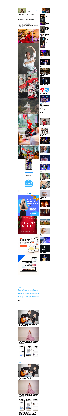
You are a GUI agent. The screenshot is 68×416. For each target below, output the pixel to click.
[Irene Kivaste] (44, 175)
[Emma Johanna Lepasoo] (22, 11)
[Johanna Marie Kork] (44, 140)
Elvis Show (42, 243)
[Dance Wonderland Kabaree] (44, 130)
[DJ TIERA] (42, 16)
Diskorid (46, 16)
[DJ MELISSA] (42, 20)
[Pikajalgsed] (42, 35)
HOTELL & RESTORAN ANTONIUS (44, 75)
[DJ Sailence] (42, 39)
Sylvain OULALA (43, 188)
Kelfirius (41, 225)
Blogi (19, 379)
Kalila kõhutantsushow (44, 234)
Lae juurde (20, 362)
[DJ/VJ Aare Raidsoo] (44, 89)
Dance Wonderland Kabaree (43, 135)
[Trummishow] (44, 203)
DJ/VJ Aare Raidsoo (43, 93)
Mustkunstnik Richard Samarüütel (44, 216)
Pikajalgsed (47, 35)
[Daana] (44, 257)
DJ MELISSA (46, 20)
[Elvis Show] (44, 239)
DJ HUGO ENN (46, 46)
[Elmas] (42, 43)
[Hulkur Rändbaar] (44, 248)
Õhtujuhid (41, 66)
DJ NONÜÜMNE (47, 23)
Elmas (46, 42)
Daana (41, 261)
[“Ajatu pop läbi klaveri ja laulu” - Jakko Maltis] (42, 29)
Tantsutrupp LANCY (43, 102)
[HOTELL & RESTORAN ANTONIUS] (44, 71)
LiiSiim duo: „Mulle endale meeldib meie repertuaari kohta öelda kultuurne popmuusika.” (28, 325)
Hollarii (41, 56)
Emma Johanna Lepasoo (29, 11)
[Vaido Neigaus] (44, 149)
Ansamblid (46, 43)
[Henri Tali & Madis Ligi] (44, 80)
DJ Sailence (46, 39)
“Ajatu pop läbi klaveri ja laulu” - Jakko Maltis (47, 29)
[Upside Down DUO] (44, 167)
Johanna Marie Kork (43, 144)
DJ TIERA (46, 15)
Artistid (41, 162)
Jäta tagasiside (27, 16)
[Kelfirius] (44, 222)
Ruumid (41, 76)
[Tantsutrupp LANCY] (44, 98)
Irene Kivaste (42, 179)
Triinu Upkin (42, 125)
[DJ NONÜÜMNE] (42, 23)
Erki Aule (41, 65)
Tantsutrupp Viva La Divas (43, 198)
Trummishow (42, 207)
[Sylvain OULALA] (44, 184)
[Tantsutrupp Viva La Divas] (44, 193)
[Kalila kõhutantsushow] (44, 231)
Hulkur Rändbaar (43, 252)
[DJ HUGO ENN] (42, 46)
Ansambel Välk (37, 11)
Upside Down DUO (43, 170)
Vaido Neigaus (42, 153)
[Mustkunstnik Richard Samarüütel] (44, 212)
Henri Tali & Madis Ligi (44, 84)
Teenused (41, 253)
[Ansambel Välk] (46, 11)
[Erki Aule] (44, 62)
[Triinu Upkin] (44, 121)
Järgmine (36, 10)
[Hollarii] (44, 53)
